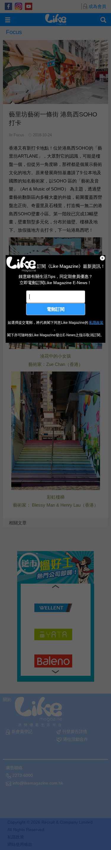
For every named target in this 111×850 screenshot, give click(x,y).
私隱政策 (96, 323)
